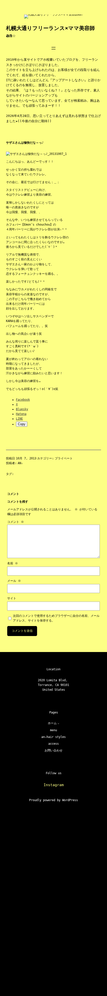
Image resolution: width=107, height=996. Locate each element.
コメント (15, 522)
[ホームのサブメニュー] (58, 723)
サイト (11, 598)
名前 (12, 563)
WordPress (70, 800)
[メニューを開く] (53, 48)
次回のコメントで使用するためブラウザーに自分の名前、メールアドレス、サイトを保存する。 (56, 618)
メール (14, 581)
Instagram (54, 785)
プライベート (64, 458)
